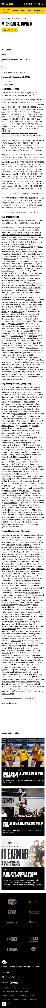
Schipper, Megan (16, 235)
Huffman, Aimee (10, 259)
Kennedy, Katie (28, 235)
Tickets (29, 11)
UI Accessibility (34, 999)
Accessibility (6, 1003)
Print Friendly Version (9, 703)
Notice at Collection (26, 995)
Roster (22, 11)
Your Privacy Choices (9, 995)
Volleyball (5, 19)
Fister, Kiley (5, 235)
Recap (3, 54)
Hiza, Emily (17, 237)
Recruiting (38, 11)
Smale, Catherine (34, 232)
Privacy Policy (6, 988)
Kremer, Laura (22, 232)
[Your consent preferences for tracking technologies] (4, 1004)
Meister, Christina (25, 285)
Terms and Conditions (9, 992)
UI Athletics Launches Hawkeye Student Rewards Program (20, 874)
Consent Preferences (22, 988)
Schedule (15, 11)
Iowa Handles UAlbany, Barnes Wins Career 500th (23, 774)
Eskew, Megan (37, 266)
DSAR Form (24, 992)
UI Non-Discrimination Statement (13, 999)
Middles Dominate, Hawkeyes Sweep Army (23, 824)
